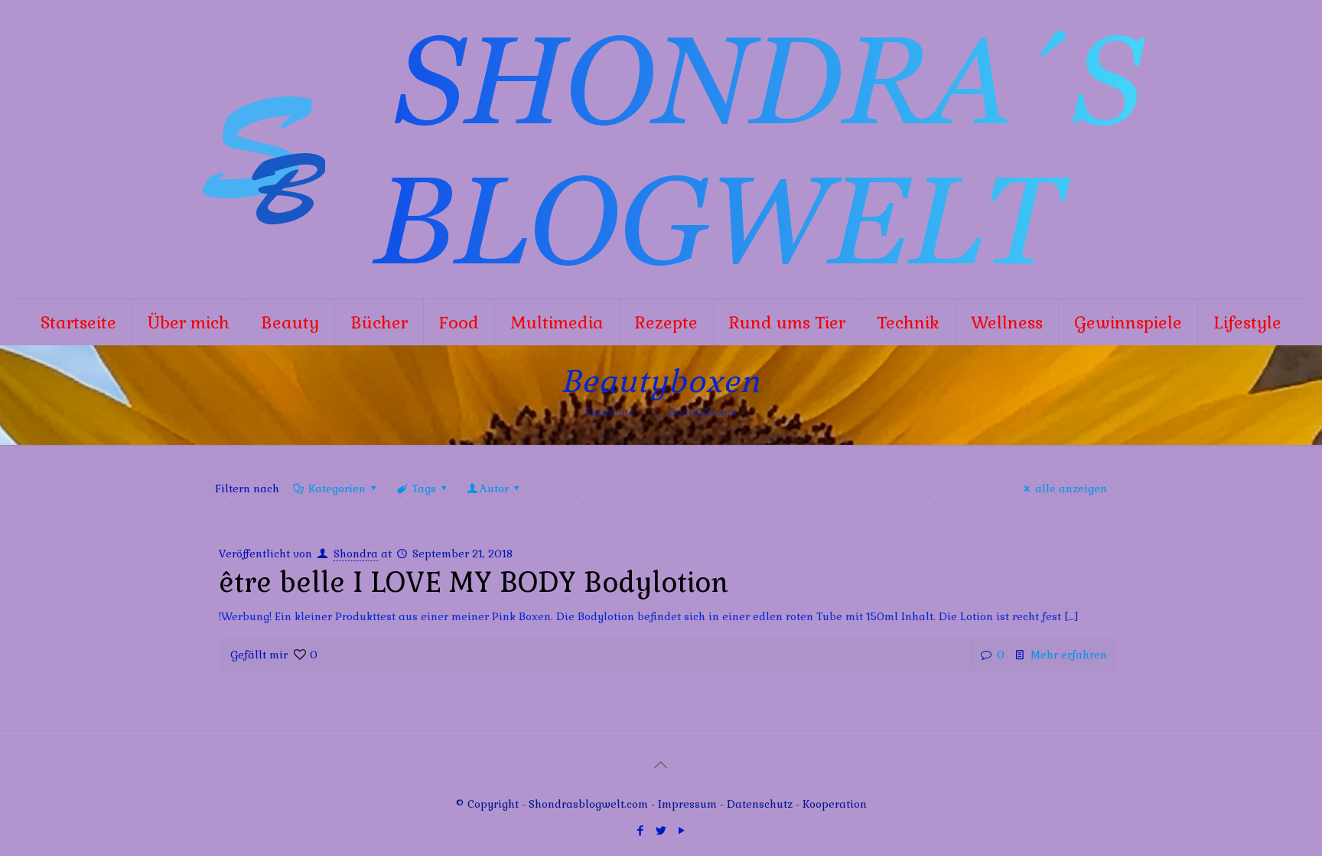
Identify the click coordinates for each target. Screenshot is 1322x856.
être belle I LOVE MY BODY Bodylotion (473, 582)
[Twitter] (661, 830)
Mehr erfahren (1069, 655)
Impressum (687, 804)
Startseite (609, 412)
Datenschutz (761, 804)
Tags (424, 488)
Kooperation (835, 804)
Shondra (356, 553)
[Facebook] (640, 830)
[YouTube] (681, 830)
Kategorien (337, 488)
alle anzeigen (1071, 488)
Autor (494, 488)
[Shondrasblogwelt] (661, 149)
